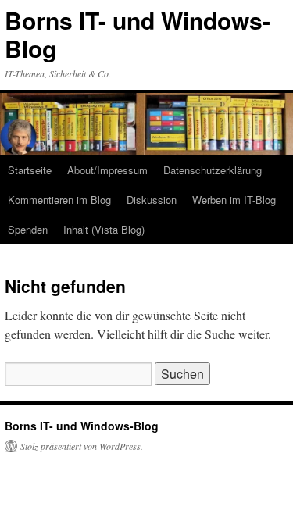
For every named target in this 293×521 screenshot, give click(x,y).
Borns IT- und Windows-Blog (137, 34)
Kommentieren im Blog (59, 199)
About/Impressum (107, 169)
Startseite (30, 169)
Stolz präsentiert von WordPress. (81, 446)
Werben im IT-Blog (234, 199)
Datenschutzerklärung (212, 169)
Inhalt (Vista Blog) (104, 229)
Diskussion (152, 199)
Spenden (28, 229)
